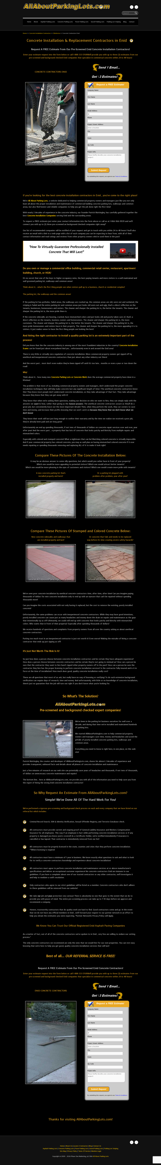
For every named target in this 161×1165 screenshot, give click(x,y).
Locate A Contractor (80, 1146)
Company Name (92, 90)
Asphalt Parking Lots (48, 22)
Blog (124, 22)
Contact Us (97, 1146)
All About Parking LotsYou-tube (136, 7)
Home (29, 22)
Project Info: (91, 152)
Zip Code (90, 145)
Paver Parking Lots (81, 22)
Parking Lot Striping (114, 22)
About (36, 22)
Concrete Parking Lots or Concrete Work (69, 377)
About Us (69, 1146)
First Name (91, 97)
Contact (131, 22)
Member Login (96, 1151)
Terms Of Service (84, 1151)
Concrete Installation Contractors (40, 33)
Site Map (63, 1151)
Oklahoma (56, 33)
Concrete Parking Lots (65, 22)
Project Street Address (95, 124)
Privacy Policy (72, 1151)
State (89, 138)
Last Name (91, 104)
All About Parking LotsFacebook (131, 7)
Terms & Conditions (121, 176)
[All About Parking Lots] (80, 10)
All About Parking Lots (38, 201)
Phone (89, 118)
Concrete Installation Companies (41, 215)
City (88, 131)
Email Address (92, 111)
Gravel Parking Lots (97, 22)
